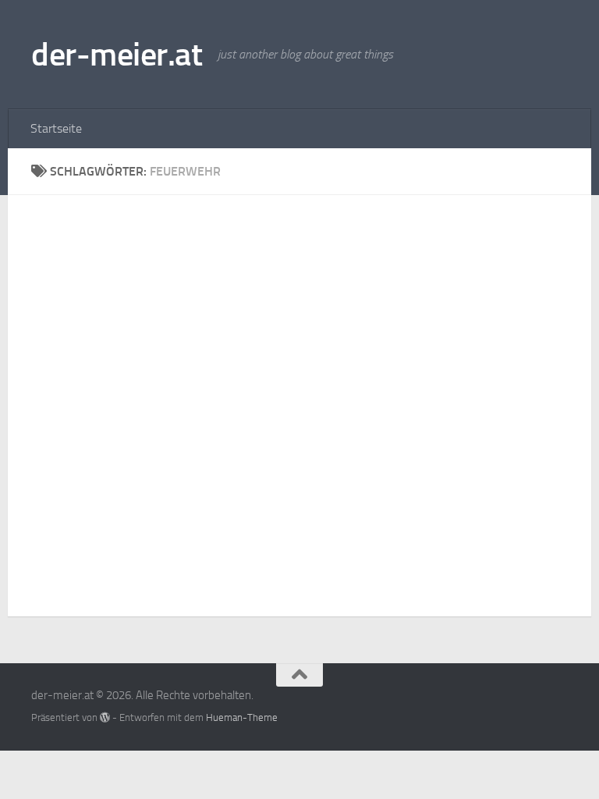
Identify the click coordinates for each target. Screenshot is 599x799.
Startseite (56, 128)
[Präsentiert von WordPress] (105, 717)
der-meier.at (116, 54)
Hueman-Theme (242, 717)
